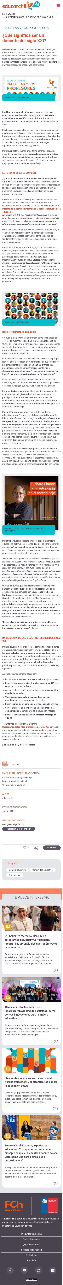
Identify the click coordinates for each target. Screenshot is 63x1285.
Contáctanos (32, 1255)
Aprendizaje (14, 875)
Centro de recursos (31, 1239)
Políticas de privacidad (31, 1250)
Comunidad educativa (42, 870)
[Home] (21, 5)
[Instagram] (38, 1270)
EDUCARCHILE (9, 14)
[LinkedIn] (52, 1270)
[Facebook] (10, 1270)
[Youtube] (24, 1270)
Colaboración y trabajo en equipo (17, 777)
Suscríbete (31, 1260)
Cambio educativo (17, 870)
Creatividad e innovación (13, 785)
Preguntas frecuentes (31, 1234)
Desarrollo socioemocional (14, 781)
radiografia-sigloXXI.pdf (19, 829)
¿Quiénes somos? (31, 1244)
